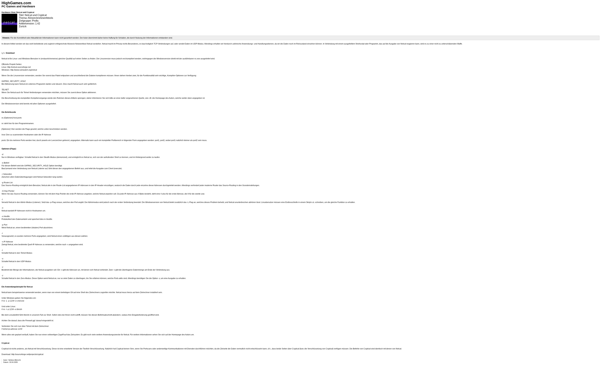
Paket (57, 75)
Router (215, 185)
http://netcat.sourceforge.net (19, 67)
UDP (195, 44)
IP (42, 135)
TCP (155, 44)
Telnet (26, 92)
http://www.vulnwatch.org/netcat (23, 70)
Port (22, 140)
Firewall (28, 320)
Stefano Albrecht (14, 360)
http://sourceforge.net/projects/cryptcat (27, 354)
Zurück (22, 26)
